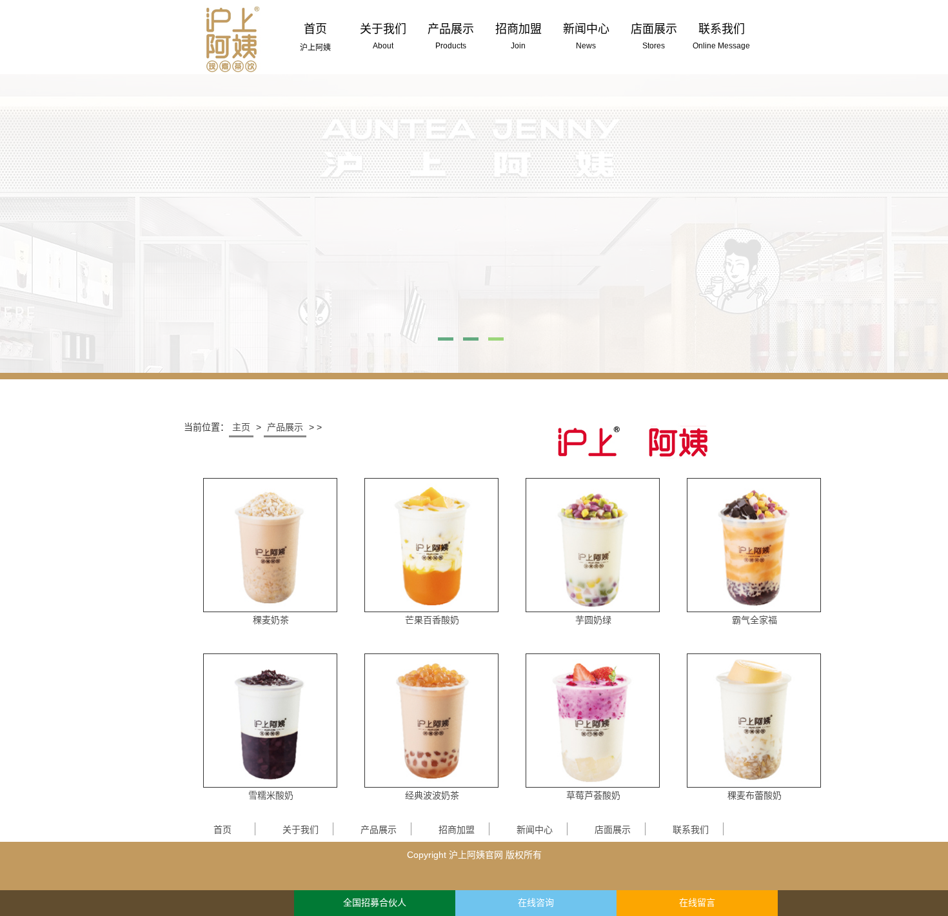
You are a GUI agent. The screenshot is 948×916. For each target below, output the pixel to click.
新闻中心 (535, 829)
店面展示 (613, 829)
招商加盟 (457, 829)
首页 (222, 829)
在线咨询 (536, 903)
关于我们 (300, 829)
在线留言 (697, 903)
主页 (241, 427)
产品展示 (285, 427)
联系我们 (691, 829)
